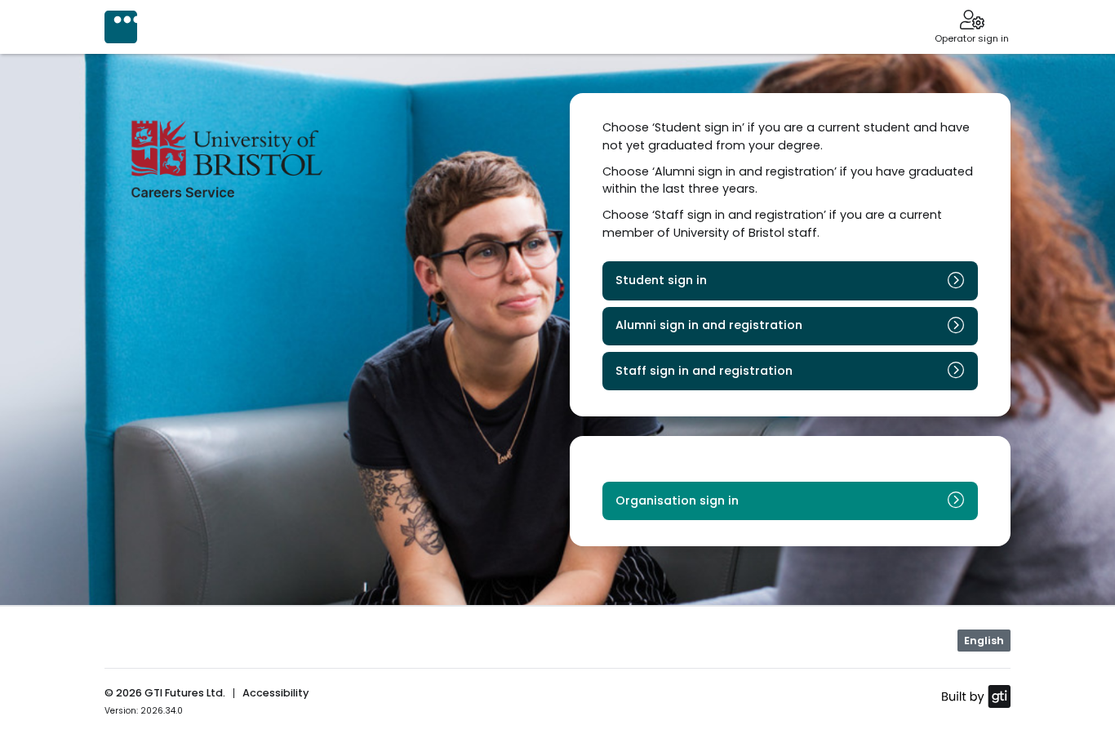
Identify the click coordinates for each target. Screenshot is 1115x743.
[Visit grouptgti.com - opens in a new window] (976, 695)
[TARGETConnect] (120, 27)
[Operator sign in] (972, 21)
